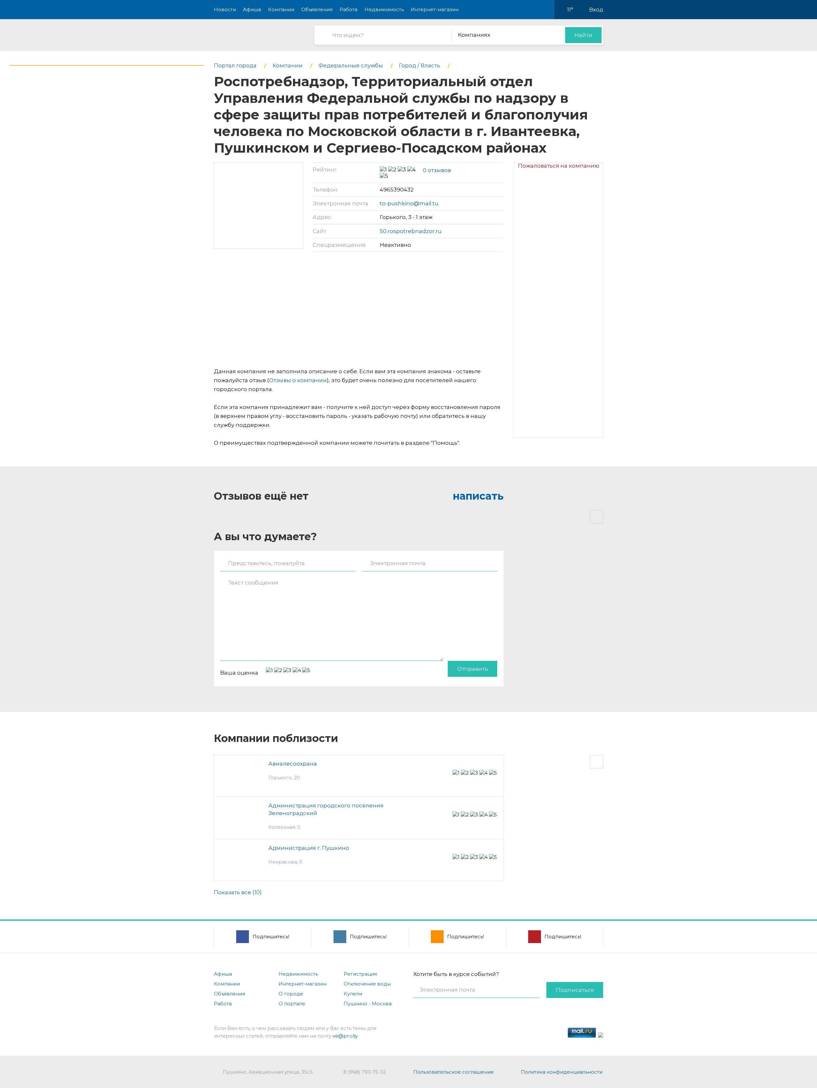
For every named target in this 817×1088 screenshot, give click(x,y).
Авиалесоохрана (292, 763)
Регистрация (360, 974)
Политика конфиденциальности (562, 1072)
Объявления (317, 9)
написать (478, 496)
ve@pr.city (345, 1036)
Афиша (252, 9)
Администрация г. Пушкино (308, 848)
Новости (225, 9)
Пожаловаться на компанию (558, 165)
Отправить (472, 669)
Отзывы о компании (298, 380)
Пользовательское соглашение (453, 1072)
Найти (583, 35)
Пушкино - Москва (368, 1004)
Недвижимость (384, 9)
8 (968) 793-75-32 (364, 1072)
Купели (353, 994)
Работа (348, 9)
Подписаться (575, 990)
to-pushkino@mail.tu (409, 203)
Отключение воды (367, 984)
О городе (291, 994)
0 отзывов (437, 170)
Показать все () (238, 892)
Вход (596, 9)
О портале (292, 1004)
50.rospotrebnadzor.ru (411, 231)
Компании (281, 9)
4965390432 (397, 189)
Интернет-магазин (435, 9)
